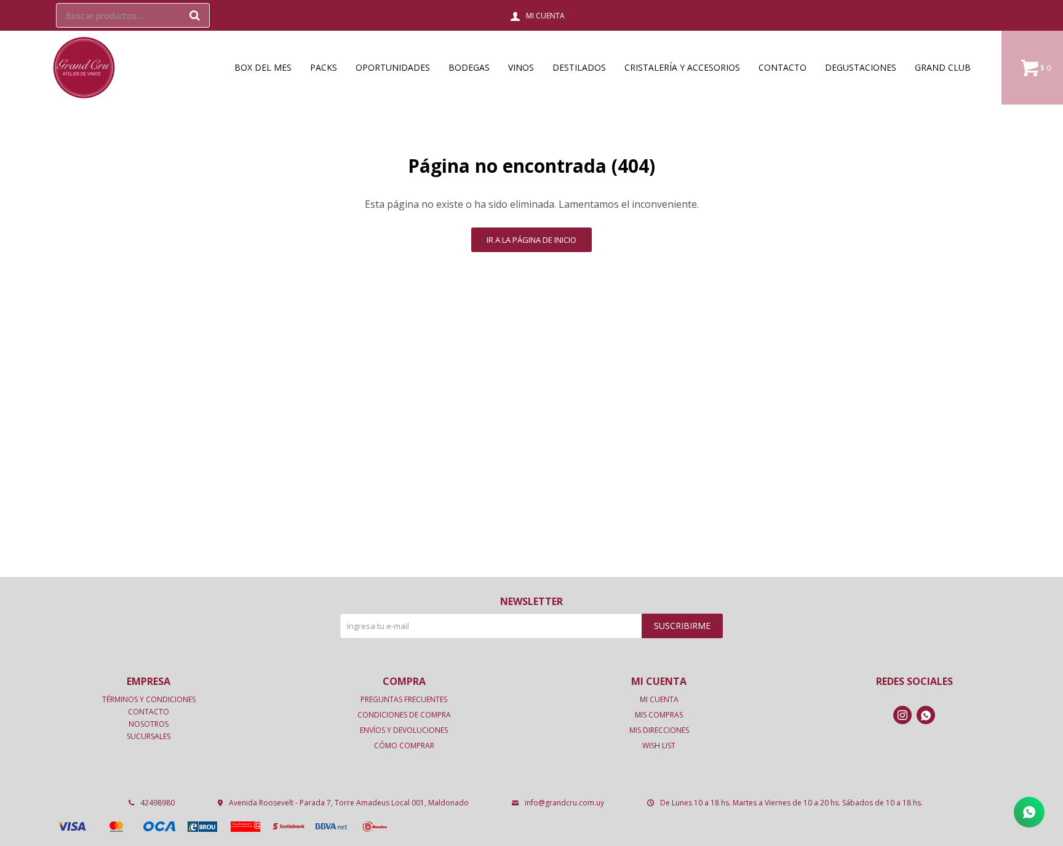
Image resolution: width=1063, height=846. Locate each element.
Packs (323, 67)
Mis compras (659, 715)
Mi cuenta (659, 699)
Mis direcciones (659, 730)
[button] (194, 15)
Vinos (521, 67)
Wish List (658, 745)
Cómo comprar (404, 745)
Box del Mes (263, 67)
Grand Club (943, 67)
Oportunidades (393, 67)
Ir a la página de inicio (531, 239)
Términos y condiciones (149, 699)
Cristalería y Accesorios (682, 67)
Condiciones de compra (404, 715)
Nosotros (149, 724)
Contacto (782, 67)
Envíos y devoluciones (404, 730)
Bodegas (469, 67)
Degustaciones (860, 67)
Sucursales (148, 736)
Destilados (579, 67)
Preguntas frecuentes (403, 699)
